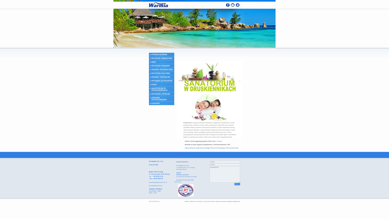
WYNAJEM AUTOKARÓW (161, 80)
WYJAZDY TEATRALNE (160, 77)
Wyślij (237, 184)
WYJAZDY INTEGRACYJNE (162, 69)
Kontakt (155, 103)
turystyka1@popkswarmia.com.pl (158, 182)
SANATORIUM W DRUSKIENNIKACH (159, 89)
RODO (154, 84)
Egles (214, 141)
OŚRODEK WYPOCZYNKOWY (159, 98)
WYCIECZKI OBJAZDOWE (161, 58)
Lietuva (219, 141)
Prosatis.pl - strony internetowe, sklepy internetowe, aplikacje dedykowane (218, 201)
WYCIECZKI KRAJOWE (160, 65)
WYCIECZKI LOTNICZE (160, 94)
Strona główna (159, 54)
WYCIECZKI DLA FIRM (160, 73)
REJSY (153, 62)
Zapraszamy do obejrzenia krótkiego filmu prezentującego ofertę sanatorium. (212, 148)
